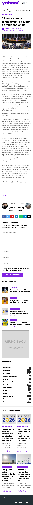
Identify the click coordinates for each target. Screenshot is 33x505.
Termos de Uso (28, 501)
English (16, 379)
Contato (9, 501)
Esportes (13, 287)
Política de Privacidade (18, 501)
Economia (17, 370)
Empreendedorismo (17, 376)
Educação (17, 373)
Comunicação (16, 367)
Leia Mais (5, 195)
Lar (3, 10)
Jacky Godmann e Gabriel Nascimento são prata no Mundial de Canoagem (19, 302)
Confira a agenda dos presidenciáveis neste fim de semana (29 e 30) (24, 475)
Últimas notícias (17, 402)
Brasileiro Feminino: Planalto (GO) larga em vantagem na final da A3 (20, 291)
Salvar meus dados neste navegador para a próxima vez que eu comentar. (16, 269)
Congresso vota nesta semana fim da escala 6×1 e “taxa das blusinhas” (8, 475)
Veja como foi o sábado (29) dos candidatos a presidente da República (23, 434)
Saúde (17, 393)
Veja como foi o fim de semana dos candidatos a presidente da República (19, 313)
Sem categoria (6, 14)
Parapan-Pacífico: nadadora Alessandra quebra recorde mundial (20, 324)
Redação (7, 29)
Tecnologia (16, 399)
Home (4, 501)
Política (17, 390)
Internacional (17, 387)
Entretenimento (17, 382)
